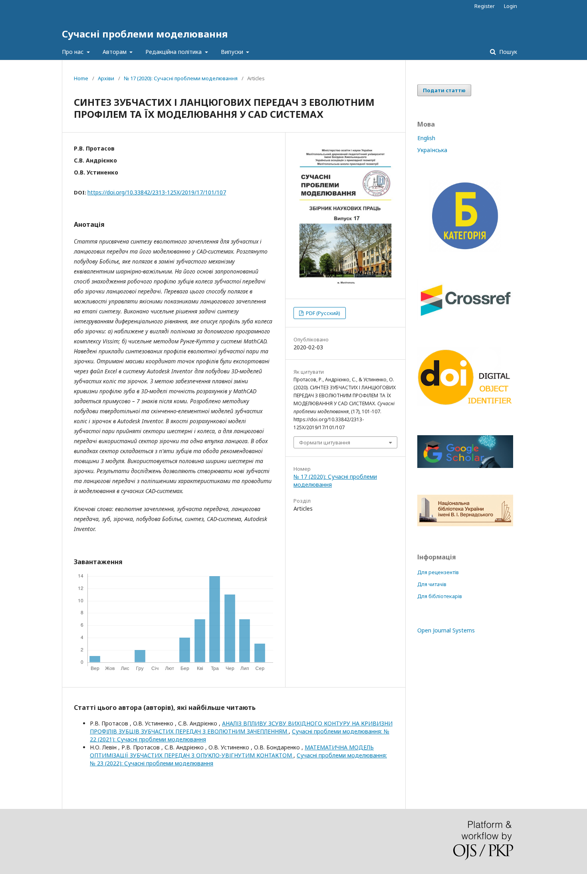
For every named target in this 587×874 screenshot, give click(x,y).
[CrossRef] (465, 318)
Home (81, 78)
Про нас (73, 51)
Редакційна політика (174, 51)
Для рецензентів (438, 572)
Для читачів (431, 584)
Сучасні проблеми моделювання (145, 33)
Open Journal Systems (446, 630)
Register (484, 6)
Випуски (233, 51)
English (426, 138)
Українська (432, 150)
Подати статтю (444, 90)
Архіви (106, 78)
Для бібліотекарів (439, 596)
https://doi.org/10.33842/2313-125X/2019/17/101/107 (156, 192)
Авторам (115, 51)
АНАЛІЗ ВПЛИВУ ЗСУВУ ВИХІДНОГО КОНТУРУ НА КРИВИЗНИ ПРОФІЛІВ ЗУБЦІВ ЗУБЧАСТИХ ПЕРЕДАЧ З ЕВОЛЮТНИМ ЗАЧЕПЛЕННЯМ (241, 727)
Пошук (507, 51)
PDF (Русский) (322, 313)
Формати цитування (324, 442)
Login (510, 6)
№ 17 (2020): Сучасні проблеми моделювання (181, 78)
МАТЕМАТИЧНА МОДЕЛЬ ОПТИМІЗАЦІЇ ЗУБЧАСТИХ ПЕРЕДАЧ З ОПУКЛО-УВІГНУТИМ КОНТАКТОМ (232, 751)
